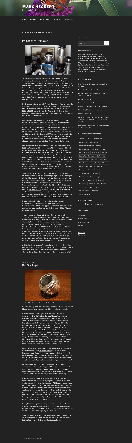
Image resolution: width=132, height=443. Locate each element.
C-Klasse (103, 149)
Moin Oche (103, 159)
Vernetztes (82, 187)
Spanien (100, 180)
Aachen (81, 138)
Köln (103, 156)
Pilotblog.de (56, 19)
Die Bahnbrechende (96, 103)
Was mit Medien (84, 190)
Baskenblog (94, 142)
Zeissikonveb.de (45, 351)
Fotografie (33, 19)
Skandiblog (95, 173)
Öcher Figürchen (84, 194)
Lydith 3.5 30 (59, 247)
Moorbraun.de (44, 19)
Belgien (98, 145)
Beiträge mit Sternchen (86, 145)
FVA (98, 156)
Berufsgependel (84, 149)
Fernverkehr (96, 152)
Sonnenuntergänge (96, 177)
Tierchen (104, 184)
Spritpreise (82, 184)
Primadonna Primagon (35, 40)
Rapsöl (97, 170)
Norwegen (82, 170)
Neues (81, 166)
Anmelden (81, 215)
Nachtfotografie (103, 163)
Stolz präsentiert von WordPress (32, 438)
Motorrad (93, 163)
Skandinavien (83, 177)
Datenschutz (82, 235)
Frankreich (91, 156)
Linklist (81, 159)
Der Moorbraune (84, 152)
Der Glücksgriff (31, 265)
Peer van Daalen (83, 103)
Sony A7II (82, 180)
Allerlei (89, 138)
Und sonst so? (68, 19)
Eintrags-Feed (82, 218)
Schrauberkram (84, 173)
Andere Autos (83, 142)
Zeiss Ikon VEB (53, 169)
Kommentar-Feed (83, 222)
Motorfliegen (83, 163)
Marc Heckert (38, 7)
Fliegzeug (105, 152)
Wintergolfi (95, 190)
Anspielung (26, 106)
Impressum (88, 99)
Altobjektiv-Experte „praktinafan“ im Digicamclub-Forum (47, 196)
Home (24, 19)
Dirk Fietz (81, 106)
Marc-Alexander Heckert (86, 84)
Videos (91, 187)
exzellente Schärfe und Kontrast (48, 141)
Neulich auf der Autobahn (94, 166)
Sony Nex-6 (91, 180)
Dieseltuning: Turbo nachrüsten (92, 90)
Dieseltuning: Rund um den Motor (96, 110)
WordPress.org (83, 226)
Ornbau (90, 170)
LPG (87, 159)
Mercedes (94, 159)
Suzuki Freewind (94, 184)
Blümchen (95, 149)
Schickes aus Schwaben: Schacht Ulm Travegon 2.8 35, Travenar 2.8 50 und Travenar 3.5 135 (93, 119)
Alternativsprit (97, 138)
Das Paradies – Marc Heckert (87, 125)
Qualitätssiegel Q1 (35, 189)
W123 (97, 187)
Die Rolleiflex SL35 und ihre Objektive (97, 106)
